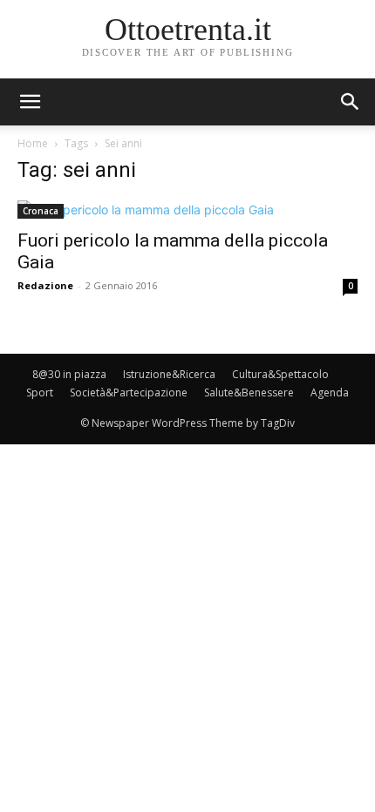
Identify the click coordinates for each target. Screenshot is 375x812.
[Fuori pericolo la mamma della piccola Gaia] (187, 209)
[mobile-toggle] (30, 101)
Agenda (329, 392)
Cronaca (40, 211)
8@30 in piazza (69, 374)
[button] (350, 101)
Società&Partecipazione (129, 392)
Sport (39, 392)
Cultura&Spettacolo (280, 374)
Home (32, 143)
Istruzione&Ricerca (169, 374)
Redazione (45, 285)
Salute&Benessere (249, 392)
